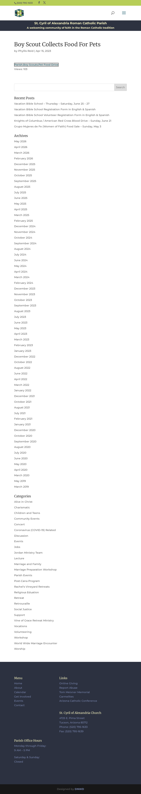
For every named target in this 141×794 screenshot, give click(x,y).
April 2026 (20, 147)
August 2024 (22, 249)
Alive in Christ (23, 501)
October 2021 (22, 401)
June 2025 (20, 198)
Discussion (21, 535)
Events (18, 541)
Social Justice (23, 609)
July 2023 (20, 317)
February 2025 (23, 220)
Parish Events (23, 575)
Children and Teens (27, 513)
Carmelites (66, 696)
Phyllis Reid (26, 51)
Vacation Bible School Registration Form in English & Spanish (55, 109)
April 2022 (20, 379)
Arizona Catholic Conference (78, 700)
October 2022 (23, 362)
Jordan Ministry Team (28, 552)
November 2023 (24, 294)
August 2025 (22, 186)
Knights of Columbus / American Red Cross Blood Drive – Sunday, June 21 (62, 120)
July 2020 (20, 452)
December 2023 (24, 288)
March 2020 (21, 475)
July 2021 (20, 413)
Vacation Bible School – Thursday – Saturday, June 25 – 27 (51, 103)
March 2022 (21, 385)
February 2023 (23, 345)
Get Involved (22, 696)
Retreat (19, 598)
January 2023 (22, 351)
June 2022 (20, 373)
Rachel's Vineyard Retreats (32, 586)
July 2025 (20, 192)
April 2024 (20, 271)
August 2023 (22, 311)
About (18, 687)
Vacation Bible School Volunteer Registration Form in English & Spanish (61, 115)
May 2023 (20, 328)
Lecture (19, 558)
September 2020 (25, 441)
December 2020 (24, 430)
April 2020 (20, 469)
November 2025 (24, 169)
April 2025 (20, 209)
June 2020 (21, 458)
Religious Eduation (26, 592)
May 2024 (20, 266)
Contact (19, 705)
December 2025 (24, 164)
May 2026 (20, 141)
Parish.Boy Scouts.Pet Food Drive (36, 64)
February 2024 (23, 283)
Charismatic (22, 507)
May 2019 (20, 481)
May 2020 (20, 464)
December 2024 (24, 226)
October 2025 (23, 175)
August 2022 (22, 367)
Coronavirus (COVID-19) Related (35, 530)
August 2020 (22, 447)
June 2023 (20, 322)
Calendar (20, 692)
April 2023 (20, 333)
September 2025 (25, 181)
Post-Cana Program (27, 581)
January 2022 (22, 390)
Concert (19, 524)
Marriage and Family (27, 564)
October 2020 (23, 435)
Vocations (20, 626)
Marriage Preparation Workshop (35, 569)
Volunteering (23, 632)
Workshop (21, 637)
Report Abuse (68, 687)
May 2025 (20, 203)
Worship (19, 648)
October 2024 (23, 237)
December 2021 (24, 396)
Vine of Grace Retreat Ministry (34, 620)
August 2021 (22, 407)
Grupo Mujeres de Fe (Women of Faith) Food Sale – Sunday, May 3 (57, 126)
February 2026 (23, 158)
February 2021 (23, 418)
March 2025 (21, 215)
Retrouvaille (22, 603)
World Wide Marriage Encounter (35, 643)
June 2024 (21, 260)
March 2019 (21, 486)
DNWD (79, 789)
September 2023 (25, 305)
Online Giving (68, 683)
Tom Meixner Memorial (74, 692)
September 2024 (25, 243)
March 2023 (21, 339)
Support (19, 615)
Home (18, 683)
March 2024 (21, 277)
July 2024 (20, 254)
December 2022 (24, 356)
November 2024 (24, 232)
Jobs (17, 547)
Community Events (26, 518)
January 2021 (22, 424)
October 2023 (23, 300)
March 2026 (21, 152)
